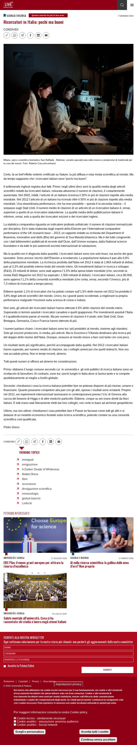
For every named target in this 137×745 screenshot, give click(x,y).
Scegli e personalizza (29, 731)
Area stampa (49, 681)
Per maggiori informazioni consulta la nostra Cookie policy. (51, 712)
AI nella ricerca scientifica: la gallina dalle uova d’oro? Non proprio (99, 564)
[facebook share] (30, 35)
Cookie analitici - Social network (37, 724)
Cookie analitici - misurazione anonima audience (47, 721)
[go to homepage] (8, 5)
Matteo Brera (30, 474)
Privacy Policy (27, 665)
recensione (29, 483)
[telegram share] (22, 35)
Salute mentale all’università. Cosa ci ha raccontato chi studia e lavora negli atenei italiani (35, 620)
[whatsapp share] (14, 35)
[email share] (46, 35)
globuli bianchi (31, 498)
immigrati (28, 459)
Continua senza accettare (98, 739)
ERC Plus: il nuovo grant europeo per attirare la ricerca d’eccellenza (33, 564)
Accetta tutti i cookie (94, 731)
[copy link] (7, 35)
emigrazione (30, 464)
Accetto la (14, 666)
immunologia (30, 493)
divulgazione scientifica (37, 488)
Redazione (9, 681)
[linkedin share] (38, 35)
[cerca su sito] (122, 5)
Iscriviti (107, 669)
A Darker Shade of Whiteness (40, 469)
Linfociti (27, 503)
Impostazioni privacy (69, 684)
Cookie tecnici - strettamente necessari (41, 718)
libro (24, 478)
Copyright (23, 681)
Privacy (35, 681)
